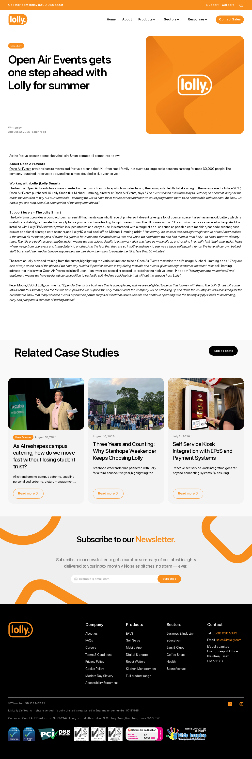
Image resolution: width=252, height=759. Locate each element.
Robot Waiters (135, 661)
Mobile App (134, 647)
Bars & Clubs (175, 647)
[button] (148, 20)
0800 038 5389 (224, 633)
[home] (18, 19)
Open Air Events (20, 169)
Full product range (138, 676)
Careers (90, 647)
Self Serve (133, 640)
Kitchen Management (141, 669)
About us (91, 633)
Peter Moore (17, 285)
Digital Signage (137, 655)
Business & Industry (180, 633)
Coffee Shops (176, 655)
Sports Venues (176, 669)
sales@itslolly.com (228, 640)
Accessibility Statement (101, 683)
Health (171, 661)
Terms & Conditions (98, 655)
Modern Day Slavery (99, 676)
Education (174, 640)
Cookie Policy (94, 669)
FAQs (89, 640)
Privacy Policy (94, 661)
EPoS (129, 633)
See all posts (223, 351)
